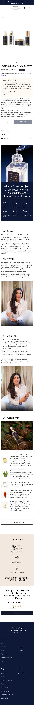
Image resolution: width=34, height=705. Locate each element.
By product (21, 643)
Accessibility (4, 698)
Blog (2, 650)
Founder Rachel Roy (7, 657)
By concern (21, 647)
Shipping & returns (6, 680)
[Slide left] (13, 62)
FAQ (2, 677)
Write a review (17, 613)
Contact (3, 673)
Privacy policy (5, 691)
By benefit (20, 650)
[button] (4, 8)
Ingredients (4, 654)
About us (3, 643)
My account (4, 687)
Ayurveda (4, 661)
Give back (4, 647)
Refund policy (5, 684)
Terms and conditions (7, 695)
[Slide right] (21, 62)
